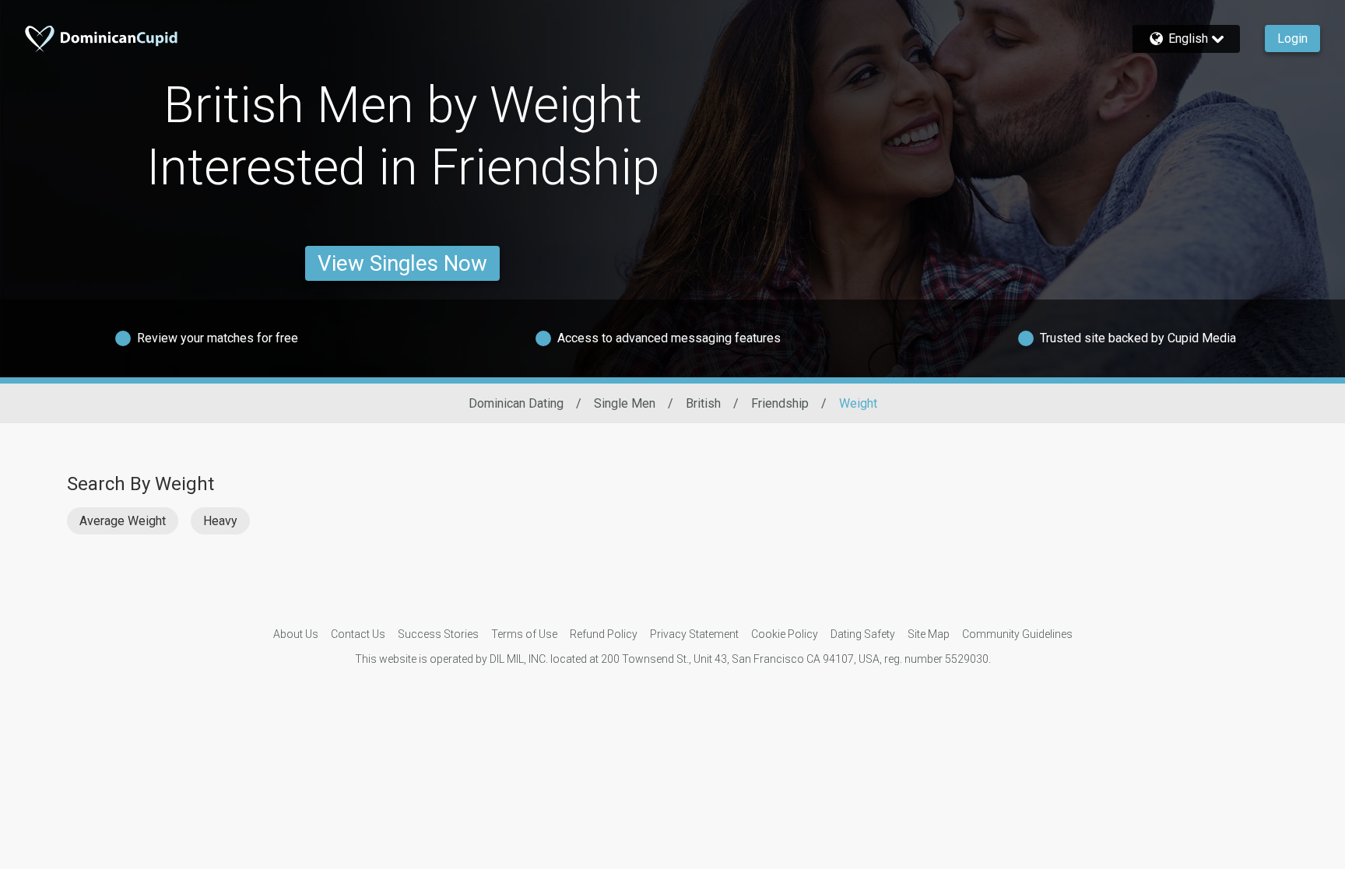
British (703, 403)
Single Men (624, 403)
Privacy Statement (694, 634)
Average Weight (122, 520)
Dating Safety (863, 634)
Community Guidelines (1017, 634)
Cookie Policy (784, 634)
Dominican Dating (516, 403)
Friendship (780, 403)
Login (1292, 38)
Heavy (220, 520)
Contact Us (358, 634)
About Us (295, 634)
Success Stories (438, 634)
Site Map (929, 634)
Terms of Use (524, 634)
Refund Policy (603, 634)
